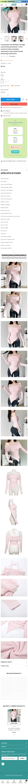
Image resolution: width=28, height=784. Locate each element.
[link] (7, 696)
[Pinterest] (2, 764)
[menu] (2, 5)
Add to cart (11, 99)
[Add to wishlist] (23, 99)
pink (14, 735)
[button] (23, 31)
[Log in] (22, 5)
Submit (22, 758)
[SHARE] (26, 99)
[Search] (6, 5)
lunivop (14, 726)
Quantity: (3, 92)
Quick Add (14, 723)
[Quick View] (19, 713)
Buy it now (14, 104)
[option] (14, 20)
